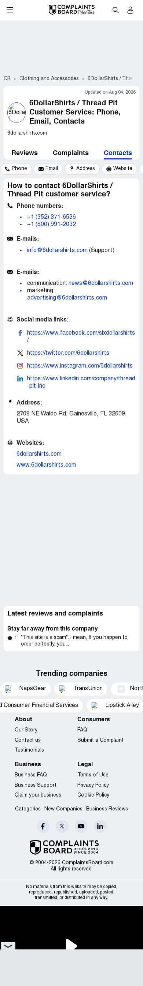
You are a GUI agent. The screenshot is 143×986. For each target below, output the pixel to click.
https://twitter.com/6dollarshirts (68, 353)
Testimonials (29, 750)
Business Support (35, 785)
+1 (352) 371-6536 (51, 217)
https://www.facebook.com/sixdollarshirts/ (81, 337)
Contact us (28, 740)
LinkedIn (100, 826)
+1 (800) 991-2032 (51, 224)
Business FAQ (31, 775)
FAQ (82, 730)
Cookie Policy (93, 795)
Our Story (26, 730)
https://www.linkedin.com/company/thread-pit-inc (81, 382)
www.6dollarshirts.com (46, 465)
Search (115, 10)
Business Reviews (107, 809)
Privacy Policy (93, 785)
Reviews (24, 153)
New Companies (63, 809)
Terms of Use (93, 775)
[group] (16, 169)
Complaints (71, 153)
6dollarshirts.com (39, 454)
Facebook (43, 826)
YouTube (81, 826)
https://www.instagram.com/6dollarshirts (80, 366)
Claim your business (38, 795)
